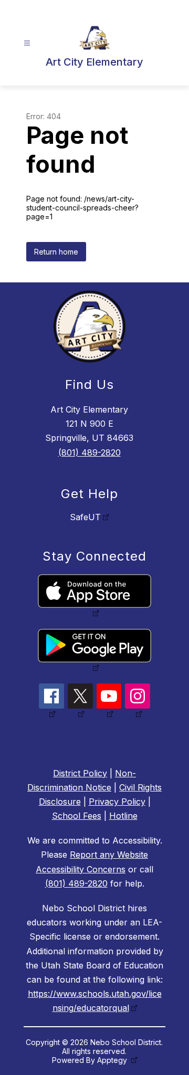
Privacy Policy (117, 801)
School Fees (76, 815)
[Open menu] (27, 43)
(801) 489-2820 (89, 452)
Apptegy (113, 1060)
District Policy (80, 773)
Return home (56, 251)
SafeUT (85, 517)
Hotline (123, 815)
